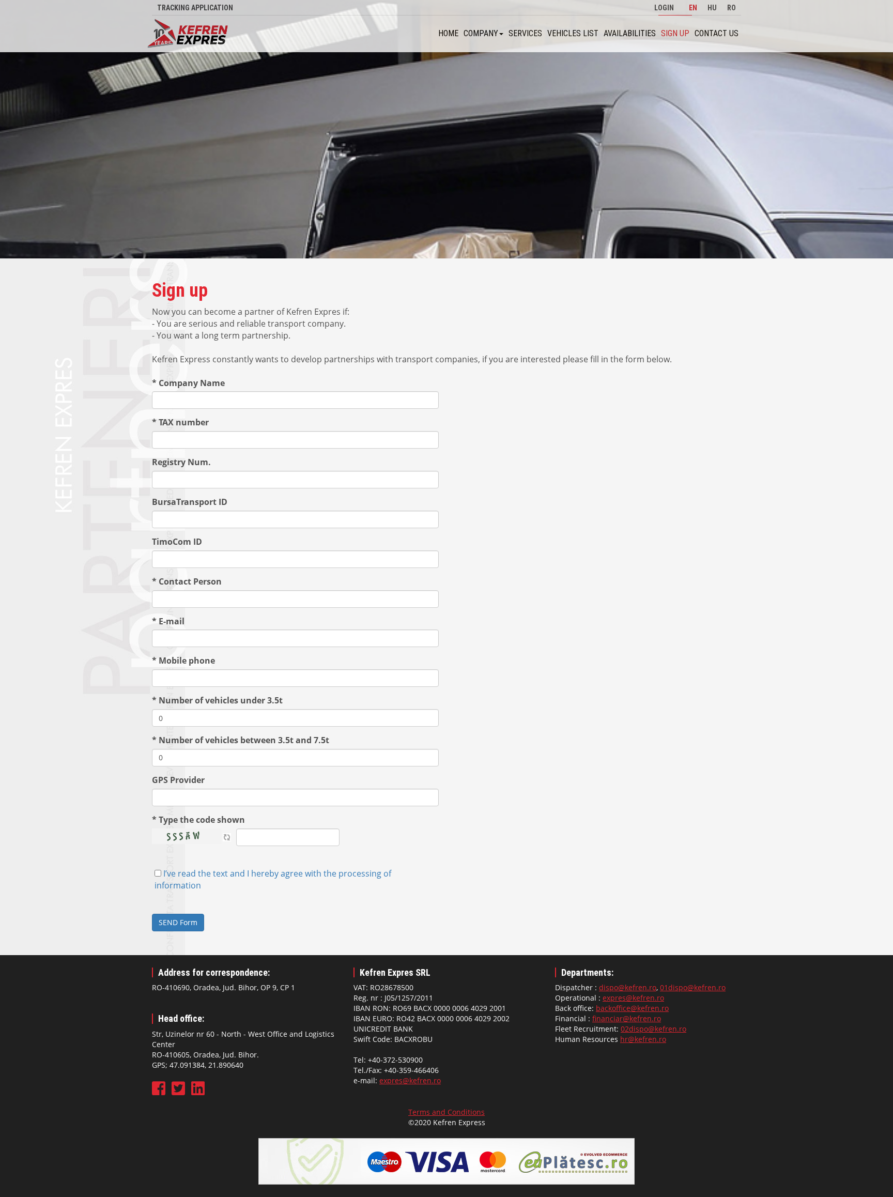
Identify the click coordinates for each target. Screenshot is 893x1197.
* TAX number (180, 422)
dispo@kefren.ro (627, 987)
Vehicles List (572, 33)
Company (481, 33)
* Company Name (188, 383)
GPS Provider (178, 780)
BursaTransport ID (189, 502)
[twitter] (179, 1091)
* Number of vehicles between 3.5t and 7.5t (240, 740)
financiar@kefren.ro (626, 1018)
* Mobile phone (183, 660)
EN (693, 8)
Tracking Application (195, 8)
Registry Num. (181, 462)
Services (525, 33)
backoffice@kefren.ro (632, 1008)
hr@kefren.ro (643, 1039)
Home (448, 33)
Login (664, 8)
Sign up (675, 33)
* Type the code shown (198, 819)
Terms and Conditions (446, 1112)
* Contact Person (187, 581)
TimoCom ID (177, 541)
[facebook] (159, 1091)
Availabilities (630, 33)
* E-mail (168, 621)
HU (712, 8)
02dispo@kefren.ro (653, 1029)
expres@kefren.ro (410, 1080)
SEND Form (178, 922)
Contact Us (716, 33)
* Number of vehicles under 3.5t (217, 700)
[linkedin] (198, 1091)
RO (731, 8)
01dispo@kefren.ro (693, 987)
